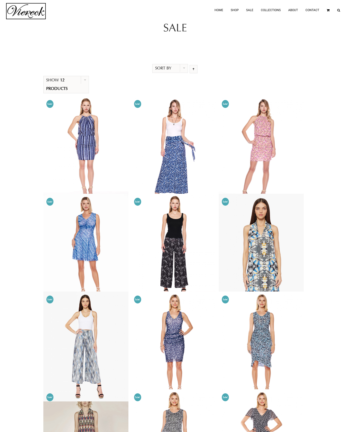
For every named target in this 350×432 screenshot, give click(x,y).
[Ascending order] (193, 69)
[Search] (338, 10)
